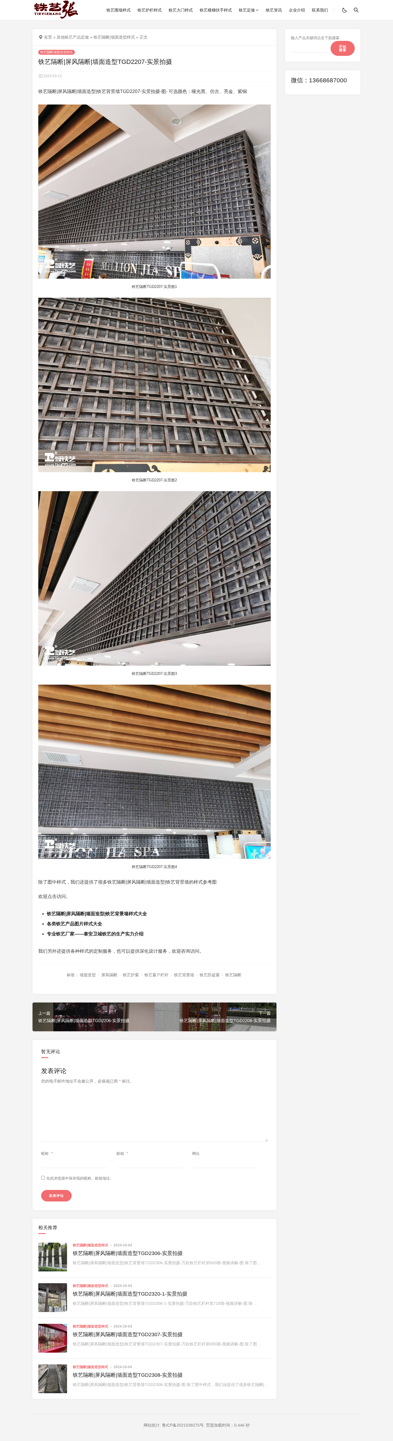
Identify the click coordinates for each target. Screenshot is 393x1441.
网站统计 (152, 1425)
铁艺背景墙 (184, 975)
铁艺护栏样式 (150, 10)
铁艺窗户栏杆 (156, 975)
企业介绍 (297, 10)
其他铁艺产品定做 (73, 37)
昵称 (47, 1153)
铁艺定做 (247, 10)
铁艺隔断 (233, 975)
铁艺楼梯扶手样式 (216, 10)
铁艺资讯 (274, 10)
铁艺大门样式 (181, 10)
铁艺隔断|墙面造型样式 (114, 37)
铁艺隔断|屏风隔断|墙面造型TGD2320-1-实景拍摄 (130, 1294)
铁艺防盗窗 (210, 975)
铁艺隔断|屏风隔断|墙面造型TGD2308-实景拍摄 (128, 1375)
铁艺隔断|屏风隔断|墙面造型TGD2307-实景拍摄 (128, 1334)
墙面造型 (88, 975)
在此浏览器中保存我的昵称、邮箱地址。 (80, 1178)
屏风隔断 (109, 975)
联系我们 (320, 10)
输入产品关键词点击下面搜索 (315, 38)
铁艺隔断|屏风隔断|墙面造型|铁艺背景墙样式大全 (97, 913)
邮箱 (122, 1153)
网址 (196, 1153)
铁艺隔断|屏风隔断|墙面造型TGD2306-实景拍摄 (128, 1253)
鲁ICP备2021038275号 (183, 1425)
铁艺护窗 (131, 975)
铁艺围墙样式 (118, 10)
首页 (48, 37)
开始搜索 (342, 48)
